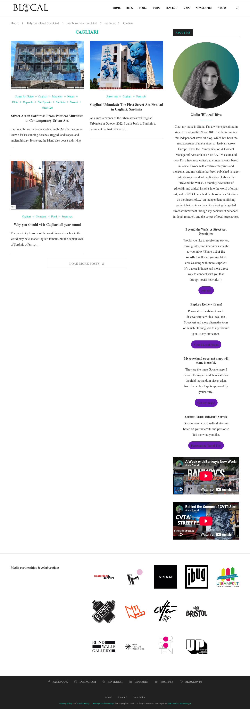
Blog (129, 8)
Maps (186, 8)
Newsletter (204, 8)
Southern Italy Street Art (82, 23)
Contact (122, 697)
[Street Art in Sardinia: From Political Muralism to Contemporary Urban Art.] (47, 65)
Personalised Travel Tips (206, 445)
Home (117, 8)
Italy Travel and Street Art (43, 23)
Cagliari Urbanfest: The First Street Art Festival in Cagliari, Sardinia (126, 107)
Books (143, 8)
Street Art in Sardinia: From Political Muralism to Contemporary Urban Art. (47, 118)
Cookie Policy (83, 703)
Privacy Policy (65, 703)
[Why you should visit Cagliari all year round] (47, 185)
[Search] (237, 8)
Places (170, 8)
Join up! (206, 290)
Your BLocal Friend (206, 344)
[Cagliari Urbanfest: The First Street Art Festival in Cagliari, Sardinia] (126, 65)
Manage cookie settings (103, 703)
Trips (156, 8)
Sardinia (109, 23)
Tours (222, 8)
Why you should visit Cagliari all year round (47, 224)
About (108, 697)
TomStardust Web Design (179, 703)
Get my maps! (206, 403)
